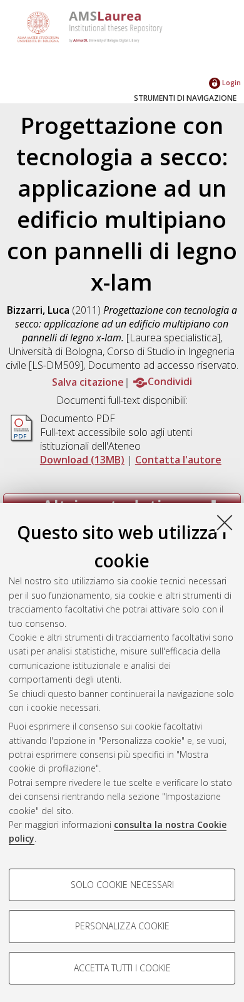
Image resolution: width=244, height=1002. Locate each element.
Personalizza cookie (122, 926)
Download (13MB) (82, 460)
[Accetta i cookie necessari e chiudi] (225, 522)
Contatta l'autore (178, 460)
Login (230, 82)
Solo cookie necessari (122, 885)
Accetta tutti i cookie (122, 968)
